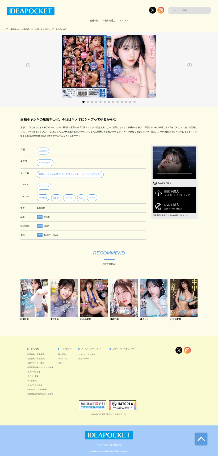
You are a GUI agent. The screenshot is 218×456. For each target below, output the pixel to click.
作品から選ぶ (109, 20)
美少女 (56, 197)
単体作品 (43, 197)
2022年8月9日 (45, 162)
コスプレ (69, 197)
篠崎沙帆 (114, 319)
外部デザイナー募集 (35, 363)
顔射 (81, 197)
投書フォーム (84, 359)
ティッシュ (44, 186)
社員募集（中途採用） (36, 359)
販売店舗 (62, 354)
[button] (28, 65)
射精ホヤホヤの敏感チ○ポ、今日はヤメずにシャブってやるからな (70, 174)
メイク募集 (32, 381)
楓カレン (144, 319)
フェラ (92, 197)
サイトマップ (63, 359)
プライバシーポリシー (123, 349)
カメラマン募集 (33, 372)
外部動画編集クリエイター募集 (40, 367)
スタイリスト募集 (34, 385)
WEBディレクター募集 (37, 389)
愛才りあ (55, 319)
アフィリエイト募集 (86, 354)
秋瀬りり (24, 319)
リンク (61, 363)
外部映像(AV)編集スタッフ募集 (40, 394)
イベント (124, 20)
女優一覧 (94, 20)
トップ (5, 29)
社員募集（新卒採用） (36, 354)
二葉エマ (43, 151)
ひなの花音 (85, 319)
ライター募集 (33, 376)
